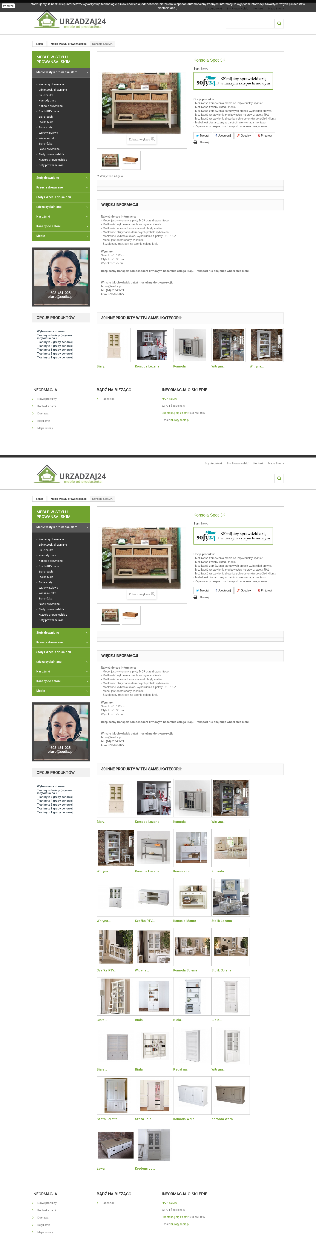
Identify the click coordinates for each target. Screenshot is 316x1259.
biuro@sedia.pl (179, 420)
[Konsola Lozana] (154, 848)
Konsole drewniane (50, 105)
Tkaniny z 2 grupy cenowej (55, 353)
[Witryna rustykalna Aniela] (231, 1046)
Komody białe (47, 100)
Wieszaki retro (47, 138)
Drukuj (204, 142)
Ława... (102, 1168)
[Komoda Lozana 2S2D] (190, 345)
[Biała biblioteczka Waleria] (192, 996)
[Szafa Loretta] (116, 1095)
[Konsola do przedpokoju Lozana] (192, 848)
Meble (40, 236)
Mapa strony (45, 428)
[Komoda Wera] (192, 1095)
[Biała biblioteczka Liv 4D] (116, 1046)
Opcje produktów (56, 317)
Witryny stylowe (48, 132)
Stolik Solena (221, 970)
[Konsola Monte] (192, 897)
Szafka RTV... (145, 921)
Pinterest (266, 135)
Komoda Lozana (147, 366)
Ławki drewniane (49, 149)
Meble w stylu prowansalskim (56, 72)
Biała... (102, 1020)
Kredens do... (145, 1168)
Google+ (245, 135)
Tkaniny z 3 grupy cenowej (55, 349)
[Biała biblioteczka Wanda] (154, 996)
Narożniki (43, 216)
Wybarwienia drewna (50, 331)
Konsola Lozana (147, 871)
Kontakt (258, 463)
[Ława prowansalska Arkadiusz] (116, 1145)
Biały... (101, 366)
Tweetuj (204, 135)
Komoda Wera (184, 1119)
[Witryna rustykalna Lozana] (228, 345)
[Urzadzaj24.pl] (69, 18)
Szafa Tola (143, 1119)
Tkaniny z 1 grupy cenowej (55, 357)
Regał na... (181, 1069)
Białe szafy (45, 127)
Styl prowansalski (238, 463)
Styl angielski (213, 463)
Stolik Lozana (222, 921)
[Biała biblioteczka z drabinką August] (116, 996)
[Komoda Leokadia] (231, 848)
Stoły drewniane (47, 177)
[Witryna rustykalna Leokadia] (116, 897)
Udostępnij (224, 135)
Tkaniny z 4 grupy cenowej (55, 345)
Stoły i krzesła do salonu (53, 197)
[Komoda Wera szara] (231, 1095)
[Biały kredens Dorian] (114, 345)
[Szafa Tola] (154, 1095)
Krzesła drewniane (49, 187)
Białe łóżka (45, 143)
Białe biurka (45, 95)
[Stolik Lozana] (231, 897)
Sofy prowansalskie (50, 165)
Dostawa (43, 413)
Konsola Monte (184, 921)
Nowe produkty (47, 398)
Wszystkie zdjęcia (111, 176)
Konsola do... (183, 871)
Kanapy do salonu (48, 226)
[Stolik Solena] (231, 947)
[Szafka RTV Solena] (116, 947)
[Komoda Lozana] (152, 345)
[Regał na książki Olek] (192, 1046)
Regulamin (44, 420)
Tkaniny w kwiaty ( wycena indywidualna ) (54, 337)
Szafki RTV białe (48, 111)
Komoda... (180, 366)
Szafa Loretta (107, 1119)
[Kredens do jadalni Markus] (154, 1145)
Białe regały (45, 116)
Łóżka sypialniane (48, 207)
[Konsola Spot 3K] (110, 160)
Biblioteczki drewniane (52, 89)
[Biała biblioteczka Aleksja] (154, 1046)
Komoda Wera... (223, 1119)
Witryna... (218, 366)
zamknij (8, 6)
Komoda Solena (185, 970)
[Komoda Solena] (192, 947)
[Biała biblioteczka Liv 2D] (231, 996)
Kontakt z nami (46, 406)
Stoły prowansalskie (51, 154)
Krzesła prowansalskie (52, 159)
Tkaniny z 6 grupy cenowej (55, 342)
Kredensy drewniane (51, 84)
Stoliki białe (45, 122)
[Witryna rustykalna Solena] (154, 947)
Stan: (196, 68)
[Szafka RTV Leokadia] (154, 897)
